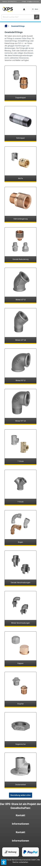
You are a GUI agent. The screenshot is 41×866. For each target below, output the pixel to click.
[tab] (20, 815)
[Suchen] (36, 16)
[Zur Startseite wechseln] (8, 9)
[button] (3, 862)
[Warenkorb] (26, 8)
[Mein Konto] (24, 9)
